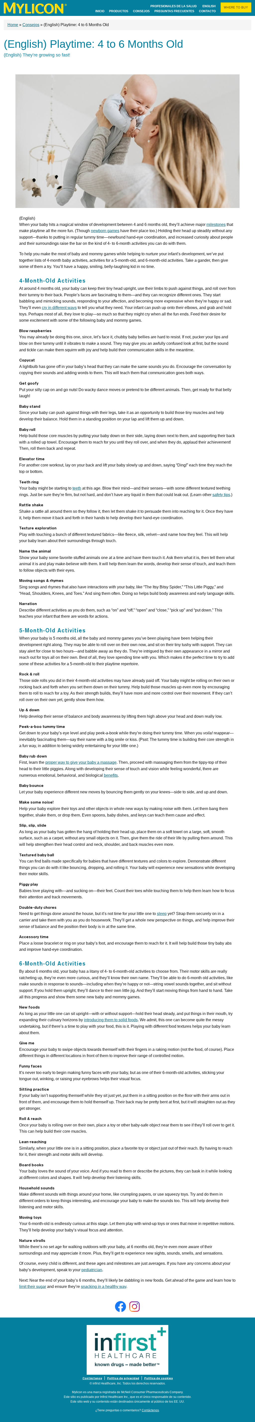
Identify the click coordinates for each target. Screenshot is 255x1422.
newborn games (105, 231)
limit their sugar (32, 1286)
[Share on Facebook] (120, 1306)
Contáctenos (150, 1410)
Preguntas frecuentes (174, 11)
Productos (118, 11)
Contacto (207, 11)
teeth (76, 488)
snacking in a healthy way (103, 1286)
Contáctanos (92, 1378)
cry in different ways (59, 307)
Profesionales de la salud (173, 6)
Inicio (99, 11)
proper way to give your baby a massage (81, 762)
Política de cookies (158, 1378)
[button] (236, 7)
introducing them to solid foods (111, 1020)
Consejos (141, 11)
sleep (162, 914)
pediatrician (91, 1270)
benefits (111, 775)
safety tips (221, 495)
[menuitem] (35, 8)
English (209, 6)
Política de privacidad (123, 1378)
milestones (216, 224)
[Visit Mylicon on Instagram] (134, 1306)
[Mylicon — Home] (35, 8)
